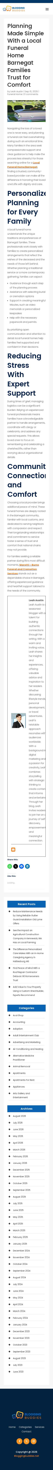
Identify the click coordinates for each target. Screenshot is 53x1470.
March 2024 (19, 1311)
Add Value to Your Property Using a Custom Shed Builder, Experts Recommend (28, 990)
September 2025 (21, 1190)
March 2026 (19, 1149)
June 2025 (18, 1210)
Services (39, 1427)
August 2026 (19, 1116)
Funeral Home (14, 94)
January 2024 (20, 1324)
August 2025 (19, 1196)
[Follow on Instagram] (34, 1441)
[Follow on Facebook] (19, 1441)
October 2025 (20, 1183)
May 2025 (18, 1217)
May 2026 (18, 1136)
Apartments (19, 1073)
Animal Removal (21, 1066)
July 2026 (18, 1122)
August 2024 (19, 1277)
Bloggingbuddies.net (26, 1456)
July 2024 (18, 1284)
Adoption (18, 1028)
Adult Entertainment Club (26, 1035)
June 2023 (18, 1371)
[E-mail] (13, 850)
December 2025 (21, 1169)
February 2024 (20, 1317)
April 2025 (18, 1223)
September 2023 (21, 1351)
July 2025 (18, 1203)
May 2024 (18, 1297)
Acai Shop (18, 1015)
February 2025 (20, 1237)
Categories (25, 1427)
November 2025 (21, 1176)
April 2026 (18, 1142)
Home (12, 1427)
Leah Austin (17, 91)
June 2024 (18, 1291)
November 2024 (21, 1257)
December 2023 (21, 1331)
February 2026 (20, 1156)
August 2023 (19, 1358)
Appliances (19, 1086)
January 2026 (20, 1163)
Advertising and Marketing (26, 1042)
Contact (26, 1432)
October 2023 (20, 1344)
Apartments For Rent (23, 1080)
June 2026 (18, 1129)
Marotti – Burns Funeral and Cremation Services (23, 569)
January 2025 (20, 1243)
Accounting (19, 1022)
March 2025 (19, 1230)
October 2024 (20, 1264)
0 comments (31, 94)
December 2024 (21, 1250)
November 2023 (21, 1338)
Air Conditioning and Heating (28, 1049)
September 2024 (21, 1270)
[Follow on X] (26, 1441)
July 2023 (17, 1365)
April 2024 (18, 1304)
